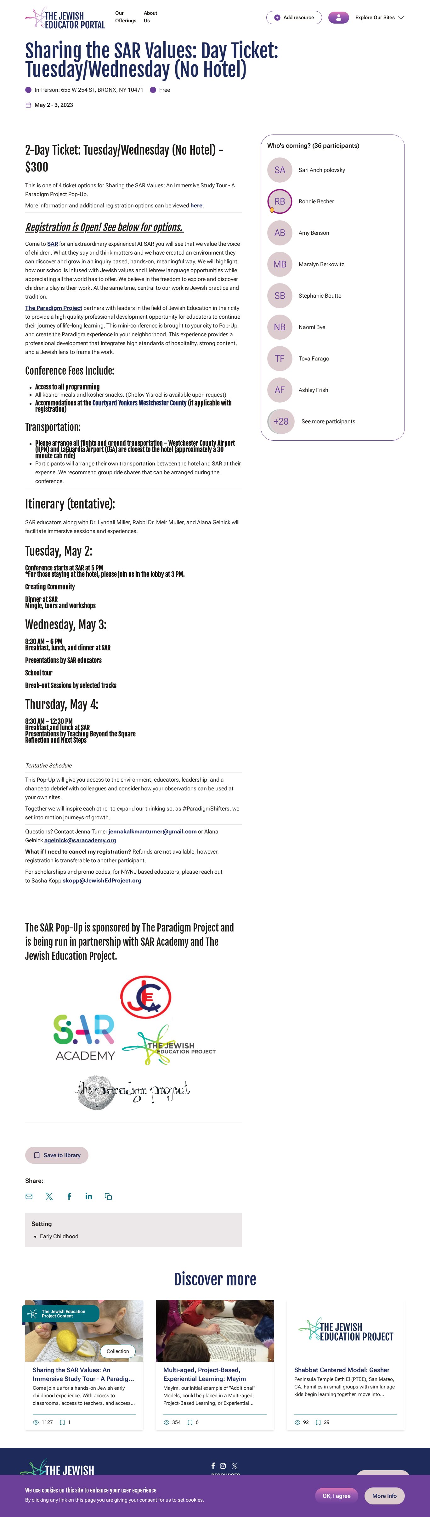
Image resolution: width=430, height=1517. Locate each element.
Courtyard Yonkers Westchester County (140, 403)
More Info (384, 1495)
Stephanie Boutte (320, 295)
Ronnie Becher (316, 201)
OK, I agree (337, 1495)
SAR (52, 243)
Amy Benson (314, 232)
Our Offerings (125, 17)
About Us (150, 17)
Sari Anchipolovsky (322, 170)
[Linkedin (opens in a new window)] (89, 1196)
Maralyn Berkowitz (321, 264)
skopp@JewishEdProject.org (102, 880)
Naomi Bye (312, 327)
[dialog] (215, 1496)
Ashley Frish (313, 390)
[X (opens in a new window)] (49, 1196)
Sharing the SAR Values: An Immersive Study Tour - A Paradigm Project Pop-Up (83, 1378)
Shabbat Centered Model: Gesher (341, 1370)
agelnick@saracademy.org (80, 840)
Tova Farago (314, 358)
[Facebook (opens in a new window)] (69, 1196)
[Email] (29, 1196)
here (196, 205)
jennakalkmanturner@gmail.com (153, 831)
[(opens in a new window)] (213, 1466)
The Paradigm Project (53, 308)
